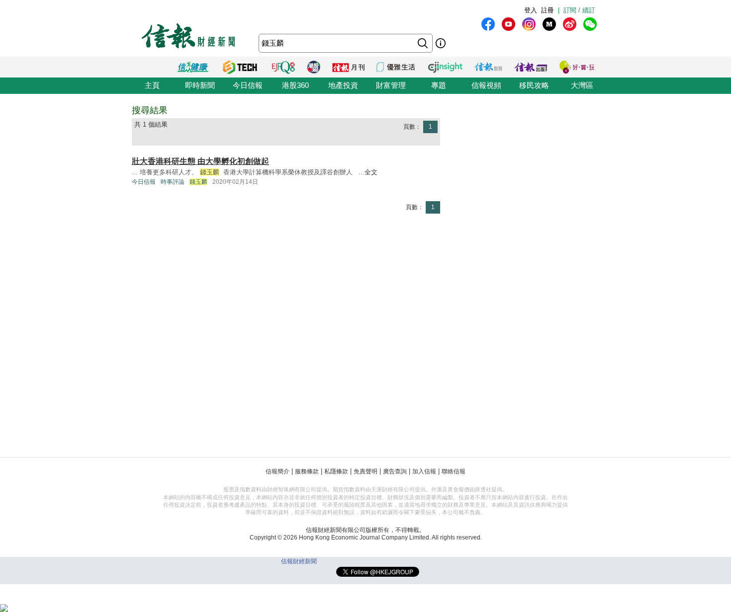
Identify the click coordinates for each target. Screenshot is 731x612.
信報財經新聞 (299, 561)
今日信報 (248, 85)
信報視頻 (486, 85)
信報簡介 (277, 471)
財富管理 (391, 85)
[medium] (549, 24)
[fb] (488, 24)
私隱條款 (336, 471)
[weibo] (569, 24)
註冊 (547, 10)
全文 (371, 172)
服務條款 (307, 471)
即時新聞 (200, 85)
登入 (530, 10)
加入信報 (424, 471)
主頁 (152, 85)
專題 (438, 85)
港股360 (295, 85)
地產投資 (343, 85)
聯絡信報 (453, 471)
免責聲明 (365, 471)
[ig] (529, 24)
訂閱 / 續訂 (579, 10)
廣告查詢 (395, 471)
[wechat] (590, 24)
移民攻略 (534, 85)
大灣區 (582, 85)
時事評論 (172, 181)
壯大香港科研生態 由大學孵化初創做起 (200, 161)
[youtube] (508, 24)
